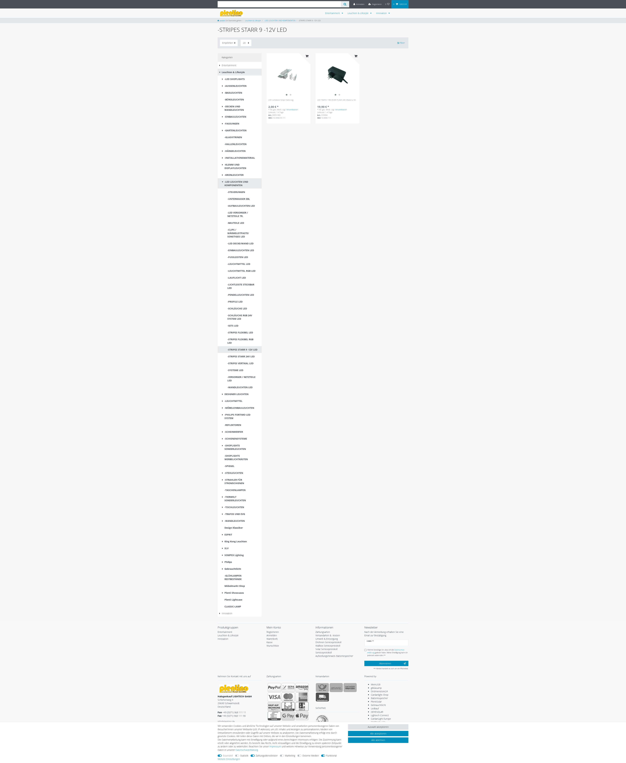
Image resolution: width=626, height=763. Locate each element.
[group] (289, 75)
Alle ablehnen (378, 740)
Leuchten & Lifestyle (358, 13)
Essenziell (228, 755)
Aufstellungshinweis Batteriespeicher (334, 655)
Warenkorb (272, 638)
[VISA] (274, 697)
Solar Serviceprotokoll (326, 649)
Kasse (270, 642)
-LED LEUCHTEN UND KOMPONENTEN (279, 20)
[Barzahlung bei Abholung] (288, 706)
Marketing (290, 755)
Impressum (275, 746)
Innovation (381, 13)
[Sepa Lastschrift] (288, 687)
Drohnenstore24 (379, 691)
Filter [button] (402, 42)
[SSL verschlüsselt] (321, 720)
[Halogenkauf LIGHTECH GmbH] (234, 688)
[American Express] (302, 697)
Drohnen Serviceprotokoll (328, 642)
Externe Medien (311, 755)
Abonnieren (385, 663)
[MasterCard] (288, 697)
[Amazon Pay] (302, 687)
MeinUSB (375, 684)
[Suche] (345, 4)
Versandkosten (292, 109)
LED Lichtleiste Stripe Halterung (280, 100)
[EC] (302, 706)
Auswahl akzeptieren (378, 726)
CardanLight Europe (381, 718)
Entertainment (333, 13)
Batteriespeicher (379, 698)
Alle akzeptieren (378, 733)
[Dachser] (350, 687)
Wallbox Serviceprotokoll (327, 645)
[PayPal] (274, 687)
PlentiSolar (376, 701)
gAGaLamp (376, 687)
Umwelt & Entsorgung (326, 638)
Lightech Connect (380, 715)
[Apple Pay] (302, 716)
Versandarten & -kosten (327, 635)
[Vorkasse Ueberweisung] (274, 716)
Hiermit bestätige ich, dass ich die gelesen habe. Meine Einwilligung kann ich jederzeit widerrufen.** (387, 652)
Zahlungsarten (322, 631)
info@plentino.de (226, 721)
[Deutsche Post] (322, 687)
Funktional (331, 755)
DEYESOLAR (377, 711)
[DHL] (336, 687)
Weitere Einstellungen (229, 759)
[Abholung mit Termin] (322, 697)
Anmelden (272, 635)
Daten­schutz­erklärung (247, 749)
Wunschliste (273, 645)
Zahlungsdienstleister (267, 755)
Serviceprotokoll (323, 652)
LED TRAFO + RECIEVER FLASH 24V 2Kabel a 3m (336, 100)
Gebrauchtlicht (378, 705)
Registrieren (273, 631)
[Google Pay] (288, 716)
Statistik (244, 755)
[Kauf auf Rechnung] (274, 706)
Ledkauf (375, 708)
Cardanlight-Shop (379, 694)
